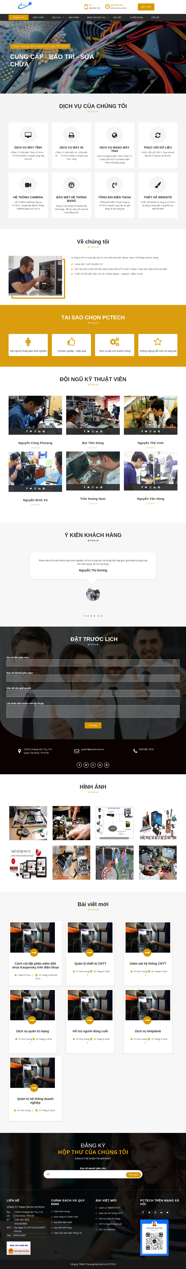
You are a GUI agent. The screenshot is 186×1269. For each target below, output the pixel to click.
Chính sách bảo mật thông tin (68, 1233)
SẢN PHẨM (73, 17)
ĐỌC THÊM (20, 70)
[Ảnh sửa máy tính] (115, 863)
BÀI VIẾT (117, 17)
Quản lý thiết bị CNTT (109, 1207)
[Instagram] (93, 765)
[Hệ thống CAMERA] (115, 823)
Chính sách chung (62, 1211)
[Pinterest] (149, 1212)
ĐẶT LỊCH (146, 6)
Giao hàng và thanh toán (66, 1216)
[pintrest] (106, 765)
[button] (84, 616)
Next (182, 57)
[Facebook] (79, 765)
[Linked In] (99, 765)
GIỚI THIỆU (38, 17)
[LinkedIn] (161, 1212)
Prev (3, 57)
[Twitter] (86, 765)
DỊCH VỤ (56, 17)
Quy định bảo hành (63, 1222)
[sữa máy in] (71, 863)
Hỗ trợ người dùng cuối (110, 1223)
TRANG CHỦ (19, 17)
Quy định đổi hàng (63, 1227)
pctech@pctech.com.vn (92, 749)
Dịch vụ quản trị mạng (109, 1218)
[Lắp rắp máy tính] (158, 863)
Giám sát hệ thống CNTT (111, 1213)
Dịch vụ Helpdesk (107, 1229)
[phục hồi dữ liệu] (158, 823)
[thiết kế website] (28, 863)
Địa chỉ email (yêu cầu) (93, 1168)
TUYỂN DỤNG (136, 17)
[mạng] (28, 823)
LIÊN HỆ (155, 17)
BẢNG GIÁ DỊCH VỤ (96, 17)
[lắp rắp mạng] (71, 823)
